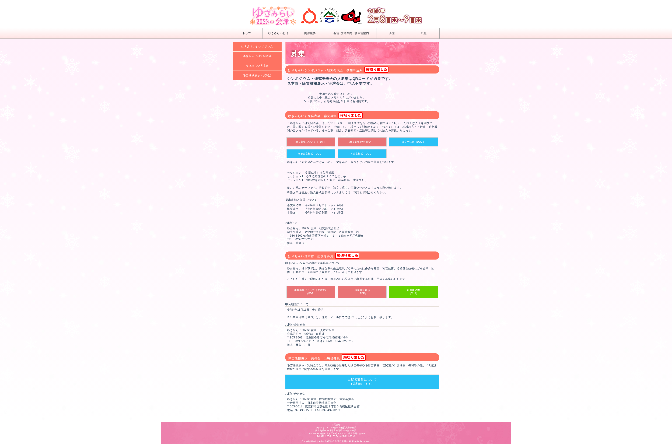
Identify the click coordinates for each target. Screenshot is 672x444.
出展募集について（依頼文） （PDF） (310, 292)
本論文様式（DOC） (362, 153)
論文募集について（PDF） (311, 141)
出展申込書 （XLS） (413, 292)
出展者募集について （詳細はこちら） (362, 382)
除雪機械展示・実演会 (257, 75)
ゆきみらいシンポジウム (257, 46)
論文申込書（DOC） (413, 141)
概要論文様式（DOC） (311, 153)
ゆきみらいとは (278, 33)
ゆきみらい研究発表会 (257, 56)
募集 (392, 33)
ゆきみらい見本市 (257, 65)
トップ (246, 33)
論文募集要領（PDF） (362, 141)
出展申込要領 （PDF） (362, 292)
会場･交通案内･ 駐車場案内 (351, 33)
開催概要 (310, 33)
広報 (424, 33)
